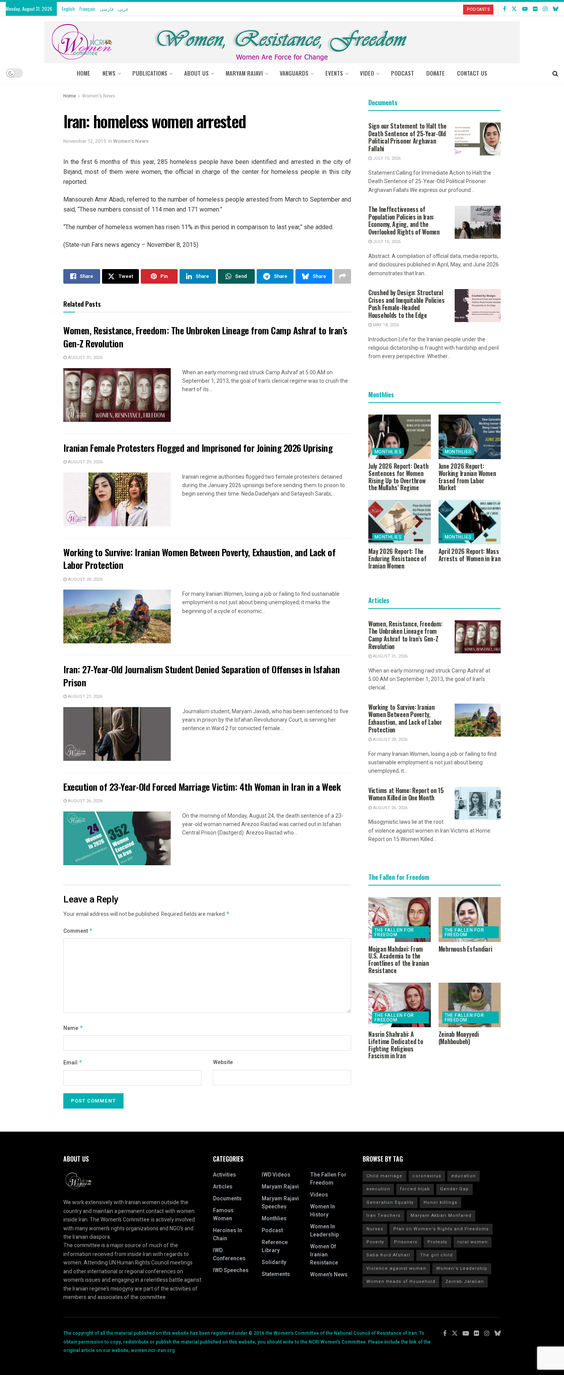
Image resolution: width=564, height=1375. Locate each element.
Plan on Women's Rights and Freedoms (441, 1229)
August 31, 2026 (84, 357)
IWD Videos (276, 1175)
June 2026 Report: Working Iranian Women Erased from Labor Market (467, 476)
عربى (123, 8)
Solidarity (274, 1262)
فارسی (107, 8)
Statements (276, 1274)
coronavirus (426, 1176)
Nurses (374, 1229)
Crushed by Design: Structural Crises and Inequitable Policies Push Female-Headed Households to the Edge (406, 304)
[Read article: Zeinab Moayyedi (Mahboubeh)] (470, 1005)
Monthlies (388, 451)
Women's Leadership (461, 1268)
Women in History (322, 1211)
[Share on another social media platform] (342, 276)
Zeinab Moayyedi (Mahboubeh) (459, 1038)
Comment (78, 931)
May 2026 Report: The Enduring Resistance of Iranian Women (397, 558)
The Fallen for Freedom (394, 932)
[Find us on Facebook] (504, 9)
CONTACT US (472, 73)
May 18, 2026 (385, 325)
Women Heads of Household (400, 1281)
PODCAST (402, 73)
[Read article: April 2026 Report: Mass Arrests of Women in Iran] (470, 522)
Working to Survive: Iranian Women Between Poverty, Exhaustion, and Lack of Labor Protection (199, 558)
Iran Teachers (383, 1215)
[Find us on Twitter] (514, 9)
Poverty (375, 1242)
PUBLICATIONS (149, 73)
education (463, 1176)
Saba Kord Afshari (388, 1255)
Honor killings (440, 1202)
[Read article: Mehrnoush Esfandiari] (470, 919)
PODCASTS (478, 9)
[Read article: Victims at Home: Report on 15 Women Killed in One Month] (478, 803)
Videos (319, 1195)
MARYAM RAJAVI (244, 73)
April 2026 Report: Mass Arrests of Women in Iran (470, 555)
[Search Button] (555, 73)
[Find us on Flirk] (535, 9)
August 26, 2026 (84, 801)
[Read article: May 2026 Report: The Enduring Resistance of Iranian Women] (399, 522)
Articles (223, 1187)
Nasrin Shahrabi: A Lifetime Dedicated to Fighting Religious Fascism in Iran (395, 1045)
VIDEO (367, 73)
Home (83, 73)
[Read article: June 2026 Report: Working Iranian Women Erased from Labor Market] (470, 437)
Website (223, 1062)
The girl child (436, 1255)
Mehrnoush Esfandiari (465, 949)
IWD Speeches (231, 1270)
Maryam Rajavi (280, 1187)
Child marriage (384, 1176)
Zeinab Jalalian (464, 1281)
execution (378, 1189)
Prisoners (405, 1242)
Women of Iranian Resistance (324, 1255)
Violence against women (396, 1268)
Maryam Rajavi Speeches (280, 1203)
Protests (437, 1242)
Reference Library (275, 1246)
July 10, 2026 (386, 158)
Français (87, 8)
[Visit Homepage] (282, 39)
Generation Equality (390, 1202)
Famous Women (223, 1214)
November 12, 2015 (84, 141)
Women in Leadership (324, 1231)
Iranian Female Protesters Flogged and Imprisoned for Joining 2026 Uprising (197, 447)
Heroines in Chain (227, 1234)
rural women (472, 1242)
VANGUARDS (294, 73)
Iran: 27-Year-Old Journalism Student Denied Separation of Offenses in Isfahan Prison (201, 675)
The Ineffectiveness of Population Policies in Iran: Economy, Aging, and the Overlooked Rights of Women (404, 220)
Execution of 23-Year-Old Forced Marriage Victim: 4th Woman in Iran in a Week (202, 786)
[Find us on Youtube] (525, 9)
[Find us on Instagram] (545, 9)
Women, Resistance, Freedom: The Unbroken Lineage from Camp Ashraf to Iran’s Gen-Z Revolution (205, 336)
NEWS (108, 73)
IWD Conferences (229, 1254)
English (68, 8)
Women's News (98, 96)
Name (73, 1028)
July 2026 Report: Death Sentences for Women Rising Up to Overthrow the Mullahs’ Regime (398, 476)
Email (72, 1063)
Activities (224, 1175)
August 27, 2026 (84, 696)
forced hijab (415, 1189)
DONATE (435, 73)
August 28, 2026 (84, 579)
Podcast (272, 1230)
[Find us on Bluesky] (555, 9)
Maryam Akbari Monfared (441, 1215)
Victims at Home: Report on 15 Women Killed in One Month (406, 794)
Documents (227, 1199)
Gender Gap (454, 1189)
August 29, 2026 (84, 462)
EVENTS (334, 73)
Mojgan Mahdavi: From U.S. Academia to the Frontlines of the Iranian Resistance (398, 959)
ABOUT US (196, 73)
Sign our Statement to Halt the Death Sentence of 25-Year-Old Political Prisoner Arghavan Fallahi (407, 137)
